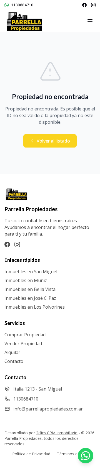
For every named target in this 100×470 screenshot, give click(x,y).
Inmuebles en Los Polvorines (34, 307)
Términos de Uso (72, 453)
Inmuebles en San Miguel (30, 271)
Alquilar (12, 352)
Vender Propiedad (23, 343)
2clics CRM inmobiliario (57, 432)
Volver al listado (53, 141)
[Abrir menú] (90, 21)
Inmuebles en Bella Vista (30, 289)
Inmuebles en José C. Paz (30, 298)
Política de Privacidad (31, 453)
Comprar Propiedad (25, 335)
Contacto (13, 361)
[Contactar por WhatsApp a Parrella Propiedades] (85, 455)
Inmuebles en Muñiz (25, 280)
